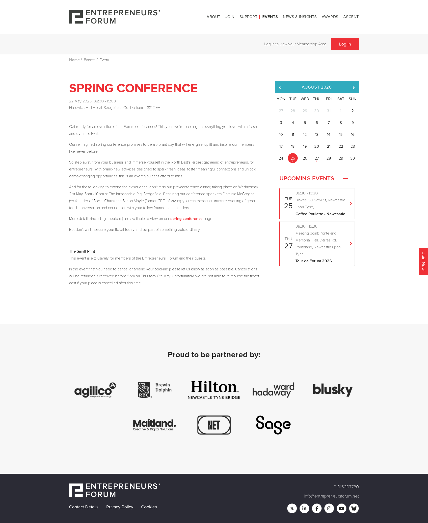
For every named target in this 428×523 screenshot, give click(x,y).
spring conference (186, 219)
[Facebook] (317, 508)
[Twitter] (292, 508)
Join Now (423, 261)
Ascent (351, 16)
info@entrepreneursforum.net (331, 496)
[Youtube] (342, 508)
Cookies (149, 507)
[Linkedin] (304, 508)
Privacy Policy (119, 507)
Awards (330, 16)
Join (230, 16)
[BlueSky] (354, 508)
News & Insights (300, 16)
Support (249, 16)
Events (270, 16)
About (213, 16)
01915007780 (346, 487)
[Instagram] (329, 508)
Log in (345, 44)
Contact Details (83, 507)
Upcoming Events (306, 179)
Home (74, 60)
